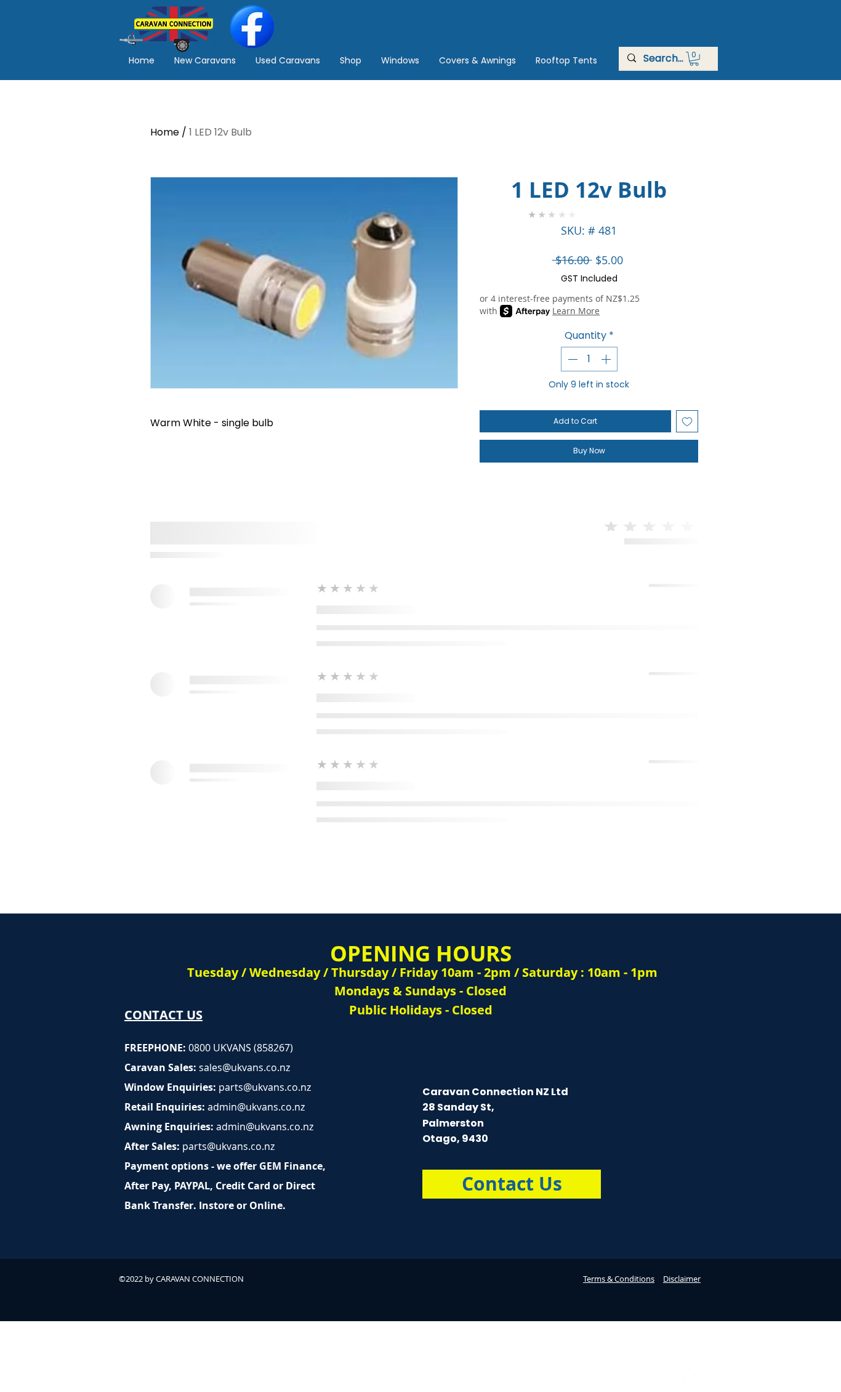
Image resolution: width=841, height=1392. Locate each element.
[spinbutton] (589, 359)
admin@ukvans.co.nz (256, 1107)
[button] (694, 59)
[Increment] (607, 359)
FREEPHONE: (156, 1047)
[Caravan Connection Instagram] (701, 1382)
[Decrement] (571, 359)
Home (164, 132)
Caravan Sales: (173, 1067)
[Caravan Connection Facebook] (678, 1382)
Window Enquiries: (171, 1087)
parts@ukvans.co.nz (265, 1087)
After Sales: (153, 1146)
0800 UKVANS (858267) (240, 1047)
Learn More (576, 311)
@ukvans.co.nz (256, 1067)
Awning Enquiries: (218, 1126)
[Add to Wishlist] (687, 421)
